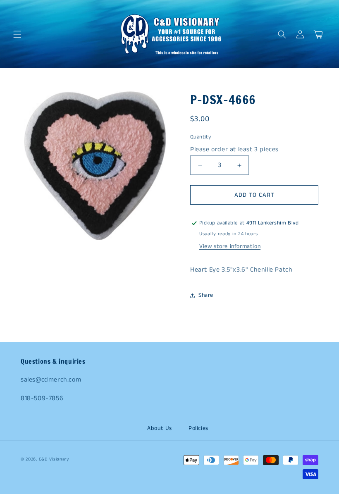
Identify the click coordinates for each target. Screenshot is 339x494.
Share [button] (205, 295)
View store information (229, 246)
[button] (17, 34)
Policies (198, 428)
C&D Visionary (54, 459)
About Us (159, 428)
